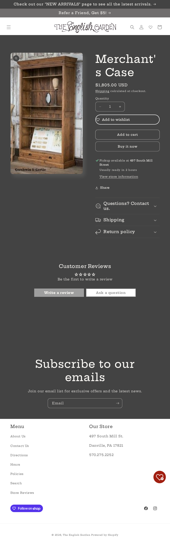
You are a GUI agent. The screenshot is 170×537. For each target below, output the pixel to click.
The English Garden (76, 534)
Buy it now (127, 146)
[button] (8, 27)
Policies (17, 474)
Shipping (102, 91)
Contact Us (19, 446)
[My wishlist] (150, 27)
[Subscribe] (117, 403)
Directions (19, 455)
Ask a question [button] (111, 293)
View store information (119, 177)
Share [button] (105, 188)
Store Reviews (22, 493)
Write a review (59, 293)
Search (16, 483)
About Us (18, 436)
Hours (15, 464)
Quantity (102, 98)
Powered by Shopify (104, 534)
